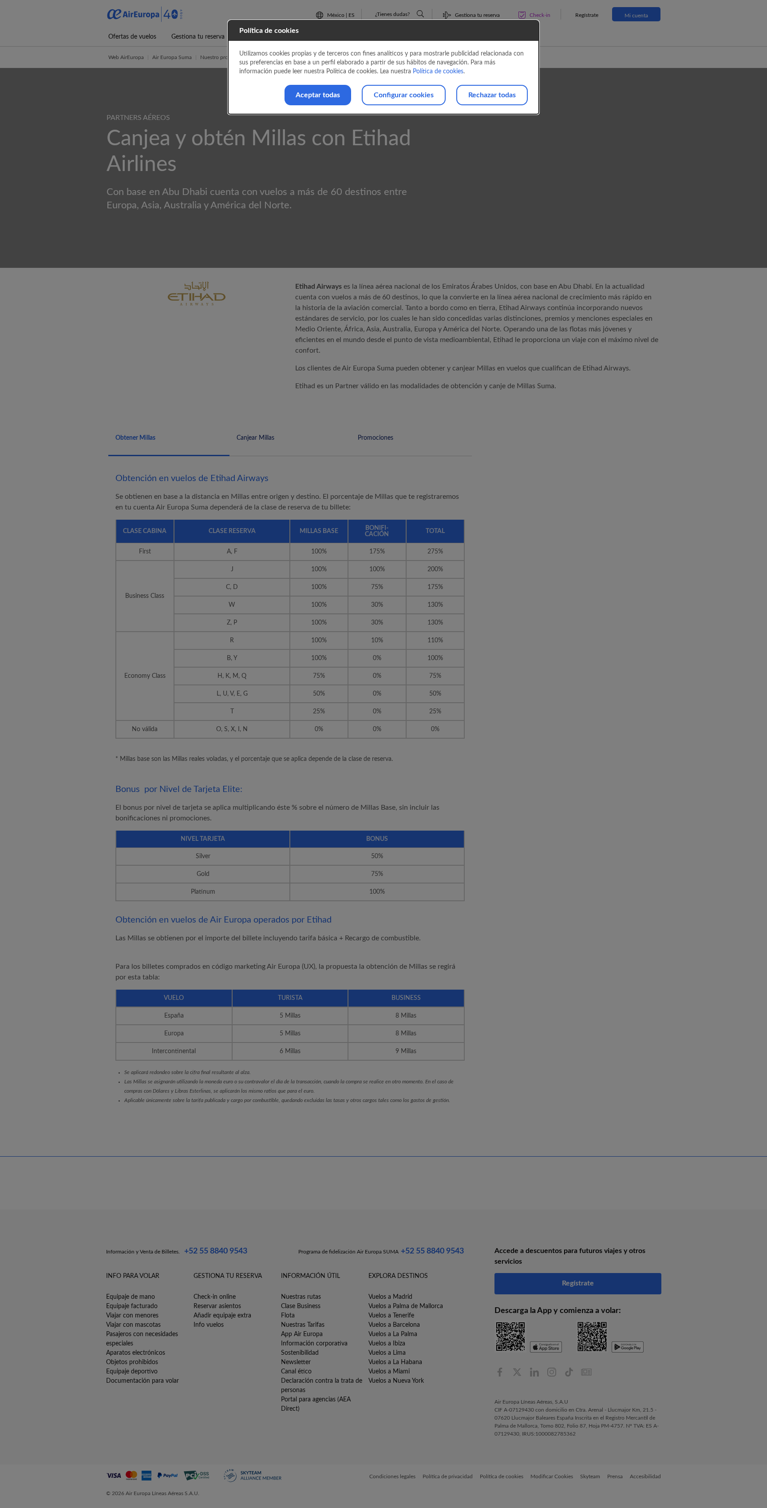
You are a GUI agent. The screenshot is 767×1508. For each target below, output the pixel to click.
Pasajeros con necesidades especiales (142, 1339)
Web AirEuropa (126, 57)
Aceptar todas (318, 95)
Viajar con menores (132, 1316)
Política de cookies (438, 71)
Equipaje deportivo (132, 1372)
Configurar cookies (404, 95)
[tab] (168, 443)
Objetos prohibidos (132, 1362)
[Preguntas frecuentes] (420, 13)
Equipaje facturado (132, 1306)
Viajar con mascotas (133, 1325)
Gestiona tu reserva (198, 37)
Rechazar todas (492, 95)
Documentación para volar (142, 1381)
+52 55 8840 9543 (215, 1251)
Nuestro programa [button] (221, 57)
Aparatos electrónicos (135, 1353)
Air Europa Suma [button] (172, 57)
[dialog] (383, 67)
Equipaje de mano (130, 1297)
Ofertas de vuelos (132, 37)
